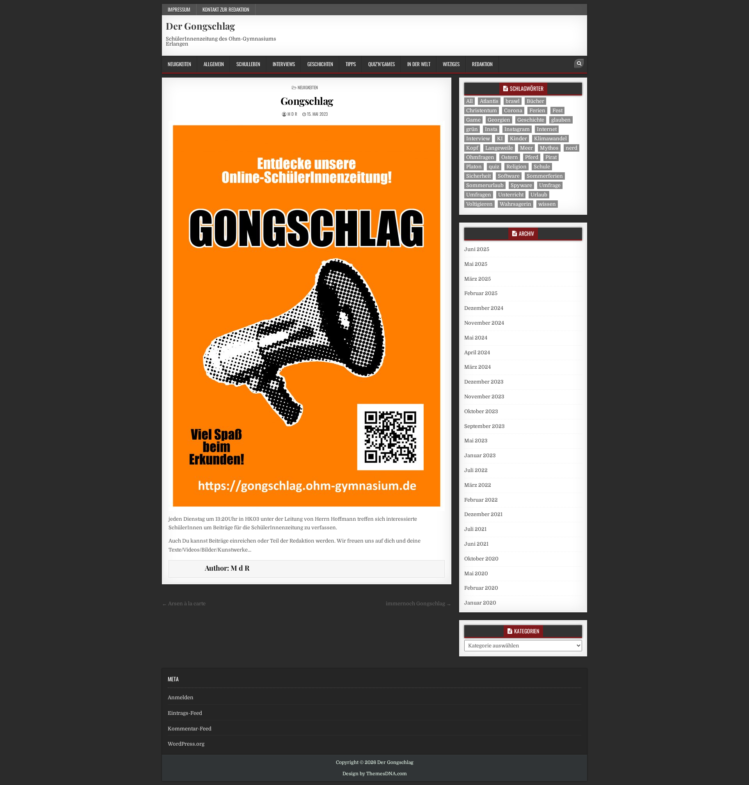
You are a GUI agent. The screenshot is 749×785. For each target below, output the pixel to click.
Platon (474, 167)
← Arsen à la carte (184, 603)
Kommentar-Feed (189, 729)
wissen (547, 204)
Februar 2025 (480, 293)
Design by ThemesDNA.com (375, 773)
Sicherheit (478, 176)
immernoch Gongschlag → (418, 603)
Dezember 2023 (484, 382)
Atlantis (489, 101)
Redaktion (482, 64)
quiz (494, 167)
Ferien (537, 110)
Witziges (451, 64)
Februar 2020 (481, 588)
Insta (491, 129)
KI (500, 138)
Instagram (517, 129)
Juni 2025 (476, 249)
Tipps (351, 64)
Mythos (549, 148)
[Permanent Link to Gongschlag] (307, 316)
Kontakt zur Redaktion (225, 9)
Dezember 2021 (483, 514)
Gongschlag (306, 101)
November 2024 (484, 323)
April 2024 (477, 352)
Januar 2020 (480, 603)
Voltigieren (479, 204)
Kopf (472, 148)
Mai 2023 (476, 441)
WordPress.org (186, 744)
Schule (542, 167)
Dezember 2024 (483, 308)
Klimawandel (550, 138)
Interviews (284, 64)
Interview (478, 138)
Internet (547, 129)
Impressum (179, 9)
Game (473, 120)
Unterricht (511, 195)
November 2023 (484, 397)
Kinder (518, 138)
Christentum (481, 110)
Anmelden (180, 697)
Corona (513, 110)
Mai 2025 (475, 264)
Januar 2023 (480, 455)
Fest (557, 110)
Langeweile (499, 148)
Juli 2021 (475, 529)
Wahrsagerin (515, 204)
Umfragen (478, 195)
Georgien (499, 120)
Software (509, 176)
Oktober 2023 (481, 411)
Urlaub (539, 195)
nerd (571, 148)
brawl (513, 101)
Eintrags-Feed (185, 713)
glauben (561, 120)
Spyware (521, 185)
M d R (292, 114)
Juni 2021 (476, 544)
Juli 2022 (476, 470)
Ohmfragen (480, 157)
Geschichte (530, 120)
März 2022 (477, 485)
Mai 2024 (475, 338)
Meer (526, 148)
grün (472, 129)
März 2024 (477, 367)
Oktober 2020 (481, 559)
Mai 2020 (476, 573)
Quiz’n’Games (381, 64)
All (469, 101)
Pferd (531, 157)
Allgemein (214, 64)
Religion (516, 167)
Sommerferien (545, 176)
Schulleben (248, 64)
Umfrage (550, 185)
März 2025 (477, 279)
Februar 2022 (481, 500)
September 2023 (484, 426)
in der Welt (418, 64)
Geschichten (320, 64)
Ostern (509, 157)
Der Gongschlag (200, 25)
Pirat (551, 157)
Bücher (535, 101)
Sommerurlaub (485, 185)
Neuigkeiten (179, 64)
